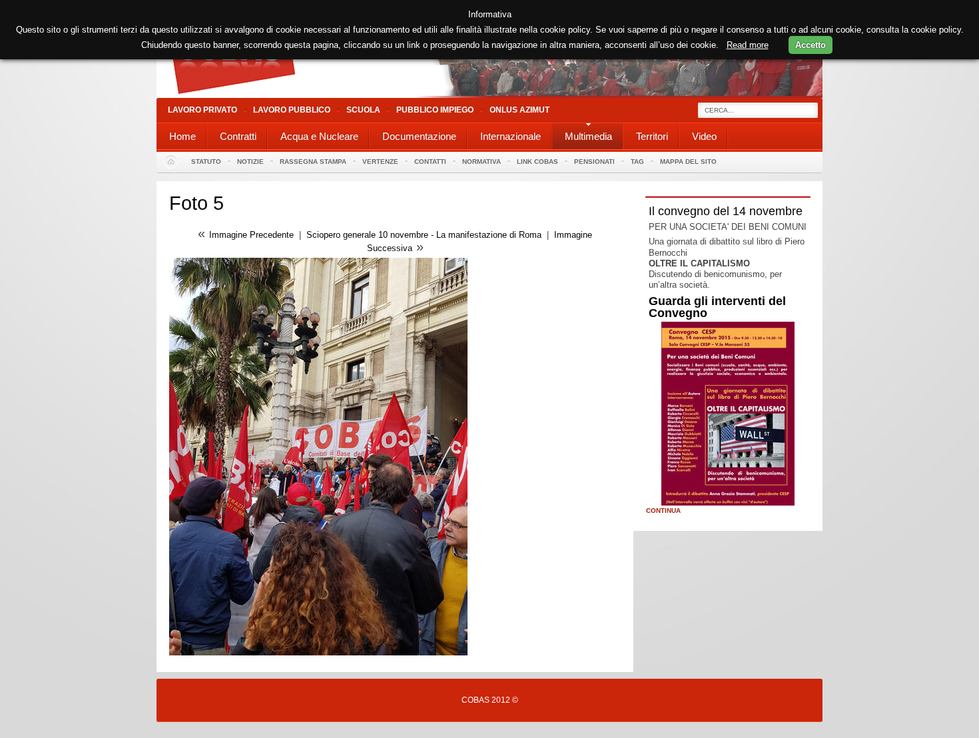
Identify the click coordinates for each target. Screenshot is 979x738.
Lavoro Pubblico (291, 110)
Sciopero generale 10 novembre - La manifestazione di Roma (423, 235)
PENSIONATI (594, 161)
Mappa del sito (688, 161)
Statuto (206, 161)
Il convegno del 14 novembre (726, 211)
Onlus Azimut (519, 110)
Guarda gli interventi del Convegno (717, 307)
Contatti (430, 161)
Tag (637, 161)
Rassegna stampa (313, 161)
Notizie (250, 161)
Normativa (481, 161)
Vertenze (380, 161)
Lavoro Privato (202, 110)
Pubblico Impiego (435, 110)
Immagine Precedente (251, 235)
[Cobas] (489, 95)
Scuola (363, 110)
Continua (663, 511)
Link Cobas (537, 161)
